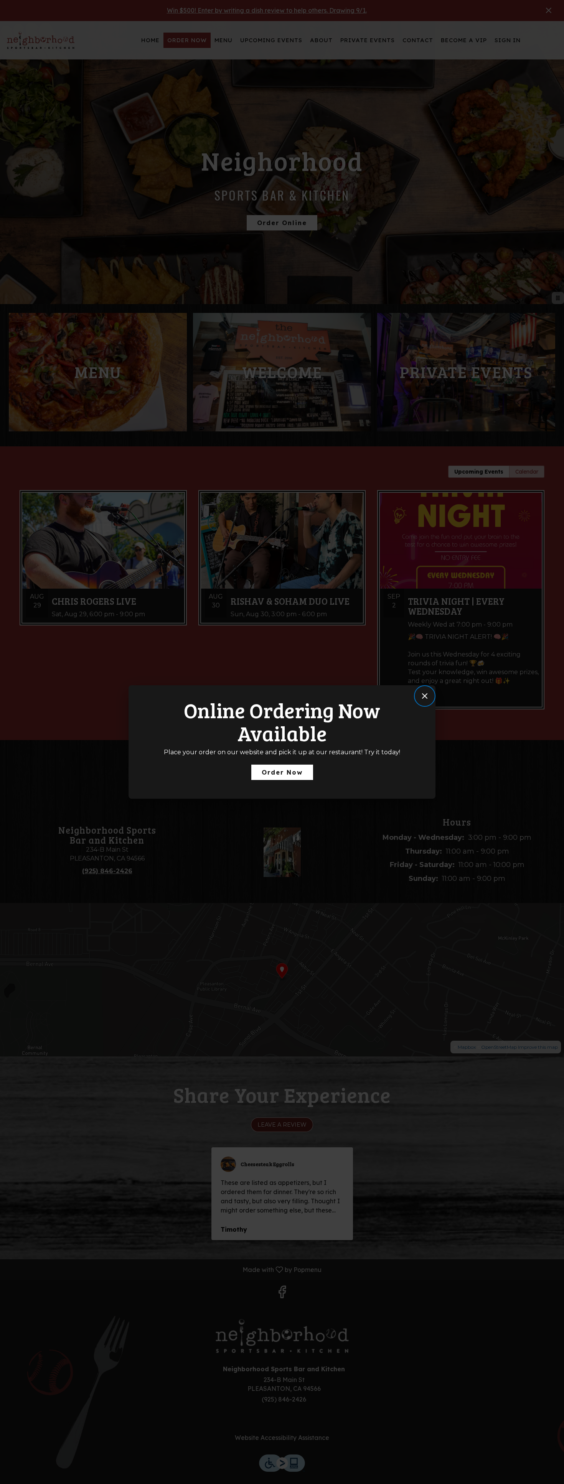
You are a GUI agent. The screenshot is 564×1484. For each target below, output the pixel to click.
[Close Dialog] (425, 696)
